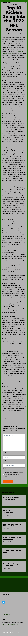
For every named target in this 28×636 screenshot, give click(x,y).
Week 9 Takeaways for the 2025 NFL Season (12, 512)
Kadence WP (16, 632)
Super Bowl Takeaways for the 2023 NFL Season (13, 565)
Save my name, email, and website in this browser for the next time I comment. (14, 474)
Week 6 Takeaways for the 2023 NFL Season (12, 538)
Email (4, 468)
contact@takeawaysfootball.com (11, 624)
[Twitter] (3, 602)
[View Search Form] (25, 2)
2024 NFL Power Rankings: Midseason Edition (12, 525)
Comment (6, 452)
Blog (3, 612)
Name (4, 460)
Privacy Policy (6, 614)
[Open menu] (22, 3)
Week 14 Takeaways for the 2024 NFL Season (12, 498)
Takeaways (10, 33)
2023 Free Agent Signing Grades (12, 551)
